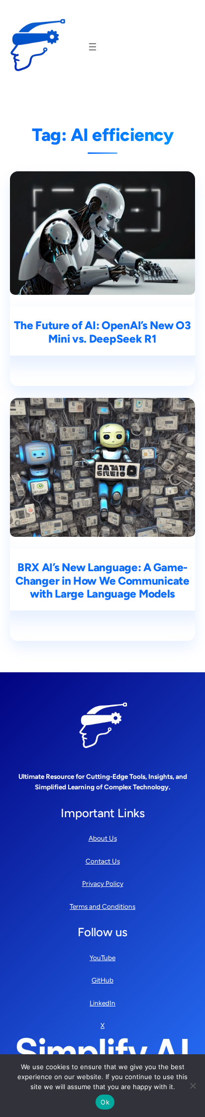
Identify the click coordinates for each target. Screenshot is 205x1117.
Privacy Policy (102, 883)
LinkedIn (102, 1003)
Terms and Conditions (102, 906)
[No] (193, 1086)
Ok (105, 1102)
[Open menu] (93, 47)
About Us (103, 838)
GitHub (102, 980)
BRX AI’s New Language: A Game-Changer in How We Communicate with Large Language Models (102, 581)
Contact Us (103, 861)
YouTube (102, 958)
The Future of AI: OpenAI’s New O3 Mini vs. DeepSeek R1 (102, 332)
